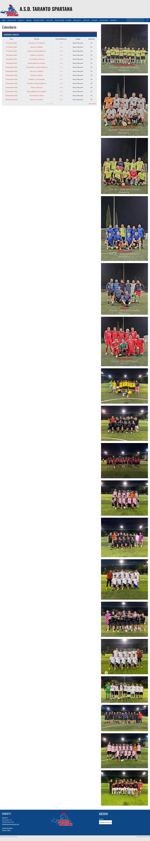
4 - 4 (61, 51)
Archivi (101, 819)
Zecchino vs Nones (37, 75)
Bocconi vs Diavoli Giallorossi (37, 51)
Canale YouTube (7, 828)
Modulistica (77, 20)
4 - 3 (61, 63)
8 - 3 (61, 99)
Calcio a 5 (21, 20)
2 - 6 (61, 47)
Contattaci (86, 20)
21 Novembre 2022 (11, 91)
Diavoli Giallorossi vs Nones (36, 63)
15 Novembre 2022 (11, 75)
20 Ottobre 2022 (11, 43)
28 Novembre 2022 (11, 99)
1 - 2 (61, 67)
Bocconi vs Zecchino (36, 99)
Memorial (29, 20)
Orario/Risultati (61, 39)
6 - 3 (61, 59)
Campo (78, 39)
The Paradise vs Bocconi (36, 59)
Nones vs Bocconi (36, 87)
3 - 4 (61, 43)
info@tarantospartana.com (10, 824)
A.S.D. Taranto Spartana (46, 8)
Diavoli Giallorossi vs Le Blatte (36, 91)
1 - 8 (61, 83)
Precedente (7, 103)
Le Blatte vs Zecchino (37, 55)
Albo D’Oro (49, 20)
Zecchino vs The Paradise (36, 43)
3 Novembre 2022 (11, 55)
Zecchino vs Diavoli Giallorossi (36, 83)
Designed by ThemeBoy (143, 836)
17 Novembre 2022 (11, 79)
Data (11, 39)
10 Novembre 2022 (11, 67)
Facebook (113, 20)
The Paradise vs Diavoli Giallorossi (36, 67)
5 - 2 (61, 75)
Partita (36, 39)
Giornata (91, 39)
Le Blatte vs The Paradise (36, 79)
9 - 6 (61, 95)
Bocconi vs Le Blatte (36, 71)
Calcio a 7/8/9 (11, 20)
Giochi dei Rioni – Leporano (63, 20)
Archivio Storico (39, 20)
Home (3, 20)
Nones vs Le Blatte (37, 47)
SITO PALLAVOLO (103, 20)
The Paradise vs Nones (36, 95)
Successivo (92, 103)
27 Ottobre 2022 (11, 47)
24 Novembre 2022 (11, 95)
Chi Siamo (94, 20)
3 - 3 (61, 55)
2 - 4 (61, 79)
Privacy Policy (6, 830)
